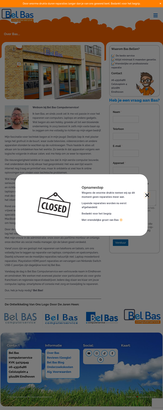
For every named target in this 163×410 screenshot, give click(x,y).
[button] (147, 195)
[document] (81, 205)
